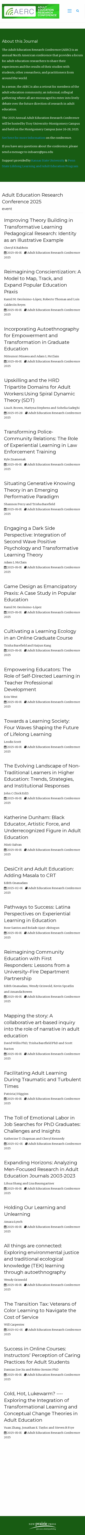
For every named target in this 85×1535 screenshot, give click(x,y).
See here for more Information (23, 138)
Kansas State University (47, 160)
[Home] (29, 11)
